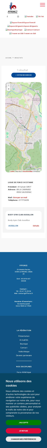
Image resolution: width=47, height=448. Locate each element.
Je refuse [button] (23, 431)
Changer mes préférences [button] (23, 439)
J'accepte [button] (23, 423)
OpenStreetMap (28, 171)
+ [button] (8, 85)
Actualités (24, 340)
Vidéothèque (23, 351)
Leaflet (12, 171)
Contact (23, 347)
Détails (36, 225)
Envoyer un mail (20, 197)
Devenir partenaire (24, 355)
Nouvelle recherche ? (41, 71)
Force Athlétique (24, 372)
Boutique (24, 344)
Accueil (8, 58)
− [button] (8, 88)
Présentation (23, 336)
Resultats (19, 58)
